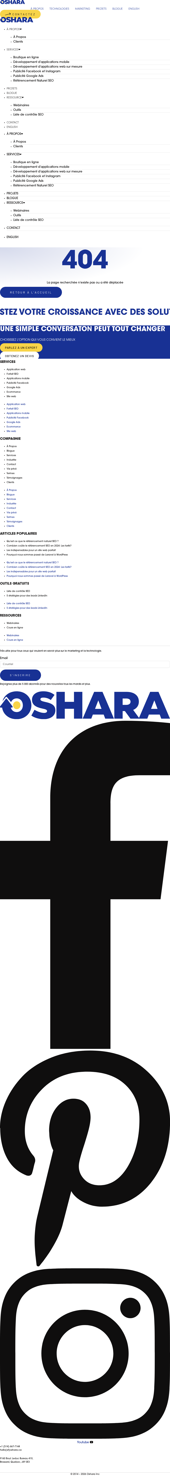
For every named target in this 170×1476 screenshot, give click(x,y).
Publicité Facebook (18, 383)
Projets (12, 88)
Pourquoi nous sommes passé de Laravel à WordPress (37, 555)
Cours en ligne (15, 628)
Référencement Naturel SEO (33, 80)
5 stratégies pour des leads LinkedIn (27, 596)
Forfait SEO (12, 374)
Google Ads (13, 387)
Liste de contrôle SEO (28, 114)
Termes (10, 473)
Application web (16, 369)
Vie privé (12, 469)
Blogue (12, 93)
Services (12, 49)
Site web (11, 396)
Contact (13, 122)
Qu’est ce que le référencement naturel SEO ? (32, 541)
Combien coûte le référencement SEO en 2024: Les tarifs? (39, 546)
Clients (18, 41)
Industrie (11, 460)
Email (4, 658)
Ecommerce (14, 392)
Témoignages (14, 478)
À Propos (13, 29)
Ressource (14, 97)
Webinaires (21, 105)
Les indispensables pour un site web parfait (31, 550)
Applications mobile (18, 378)
